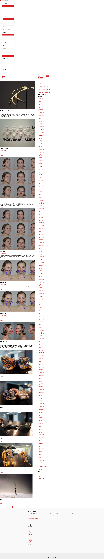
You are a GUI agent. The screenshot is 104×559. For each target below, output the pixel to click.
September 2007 (41, 418)
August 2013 (41, 339)
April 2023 (41, 160)
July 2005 (40, 431)
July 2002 (40, 445)
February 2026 (41, 107)
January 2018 (41, 257)
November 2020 (41, 205)
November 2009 (41, 406)
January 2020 (41, 220)
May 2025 (40, 121)
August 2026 (41, 98)
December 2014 (41, 315)
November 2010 (41, 389)
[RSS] (55, 557)
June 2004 (40, 435)
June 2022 (40, 175)
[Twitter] (50, 557)
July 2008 (40, 415)
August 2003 (41, 437)
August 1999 (41, 457)
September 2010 (41, 392)
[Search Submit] (47, 76)
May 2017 (40, 270)
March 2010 (41, 401)
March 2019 (41, 236)
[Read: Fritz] (16, 497)
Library (30, 542)
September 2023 (41, 152)
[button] (6, 3)
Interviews (41, 467)
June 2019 (40, 231)
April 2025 (41, 123)
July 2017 (40, 267)
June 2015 (40, 305)
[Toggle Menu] (8, 6)
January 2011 (41, 386)
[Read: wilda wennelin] (21, 249)
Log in (40, 473)
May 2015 (40, 307)
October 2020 (41, 206)
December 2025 (41, 110)
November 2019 (41, 223)
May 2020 (40, 214)
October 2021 (41, 188)
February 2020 (41, 219)
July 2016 (40, 285)
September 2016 (41, 282)
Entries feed (41, 475)
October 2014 (41, 318)
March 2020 (41, 217)
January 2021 (41, 202)
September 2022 (41, 171)
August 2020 (41, 209)
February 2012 (41, 367)
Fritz (1, 499)
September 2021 (41, 189)
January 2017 (41, 276)
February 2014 (41, 330)
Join (29, 533)
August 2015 (41, 302)
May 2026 (40, 103)
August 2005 (41, 429)
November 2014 (41, 316)
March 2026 (41, 106)
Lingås (1, 376)
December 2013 (41, 333)
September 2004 (41, 434)
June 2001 (40, 451)
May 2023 (40, 158)
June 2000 (40, 454)
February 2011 (41, 384)
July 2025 (40, 118)
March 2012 (41, 366)
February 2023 (41, 163)
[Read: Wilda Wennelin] (21, 146)
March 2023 (41, 161)
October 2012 (41, 355)
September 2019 (41, 226)
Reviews (40, 469)
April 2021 (41, 197)
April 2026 (41, 104)
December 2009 (41, 404)
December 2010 (41, 387)
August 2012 (41, 358)
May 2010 (40, 398)
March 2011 (41, 383)
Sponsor (30, 532)
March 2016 (41, 291)
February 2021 (41, 200)
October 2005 (41, 428)
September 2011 (41, 375)
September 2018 (41, 245)
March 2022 (41, 180)
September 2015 (41, 301)
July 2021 (40, 192)
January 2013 (41, 350)
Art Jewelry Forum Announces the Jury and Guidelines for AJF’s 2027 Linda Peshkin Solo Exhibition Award (44, 91)
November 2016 (41, 279)
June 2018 (40, 250)
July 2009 (40, 412)
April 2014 (41, 327)
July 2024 (40, 137)
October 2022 (41, 169)
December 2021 (41, 185)
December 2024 (41, 129)
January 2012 (41, 369)
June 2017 (40, 268)
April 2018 (41, 253)
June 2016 (40, 287)
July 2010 (40, 395)
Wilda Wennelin (4, 148)
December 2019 (41, 222)
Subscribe (30, 534)
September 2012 (41, 356)
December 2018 (41, 240)
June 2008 (40, 417)
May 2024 (40, 140)
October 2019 (41, 225)
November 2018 (41, 242)
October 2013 (41, 336)
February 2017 (41, 274)
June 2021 (40, 194)
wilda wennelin (3, 200)
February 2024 (41, 144)
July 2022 (40, 174)
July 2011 (40, 378)
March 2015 (41, 310)
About (30, 531)
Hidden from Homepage (43, 466)
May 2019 (40, 233)
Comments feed (41, 476)
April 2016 (41, 290)
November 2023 (41, 149)
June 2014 (40, 324)
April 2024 (41, 141)
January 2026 (41, 109)
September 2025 (41, 115)
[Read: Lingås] (16, 374)
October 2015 (41, 299)
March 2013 (41, 347)
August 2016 (41, 284)
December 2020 (41, 203)
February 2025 (41, 126)
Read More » (2, 155)
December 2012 (41, 352)
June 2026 (40, 101)
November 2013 (41, 335)
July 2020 (40, 211)
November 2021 (41, 186)
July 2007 (40, 420)
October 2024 (41, 132)
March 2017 (41, 273)
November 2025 (41, 112)
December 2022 (41, 166)
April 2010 (41, 400)
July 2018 (40, 248)
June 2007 (40, 421)
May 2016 (40, 288)
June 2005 (40, 432)
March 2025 (41, 124)
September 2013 (41, 338)
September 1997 (41, 460)
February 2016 (41, 293)
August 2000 (41, 452)
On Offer (40, 83)
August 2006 (41, 423)
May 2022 (40, 177)
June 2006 (40, 426)
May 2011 (40, 380)
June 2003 (40, 440)
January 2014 (41, 332)
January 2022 (41, 183)
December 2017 (41, 259)
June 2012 (40, 361)
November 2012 (41, 353)
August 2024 (41, 135)
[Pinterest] (53, 557)
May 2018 (40, 251)
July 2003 (40, 438)
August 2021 (41, 191)
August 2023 (41, 154)
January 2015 (41, 313)
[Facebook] (48, 557)
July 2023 (40, 155)
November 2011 (41, 372)
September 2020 (41, 208)
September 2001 (41, 448)
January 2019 (41, 239)
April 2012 (41, 364)
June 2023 (40, 157)
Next (33, 506)
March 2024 (41, 143)
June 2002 (40, 446)
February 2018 (41, 256)
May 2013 (40, 344)
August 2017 (41, 265)
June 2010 (40, 397)
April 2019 (41, 234)
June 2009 (40, 414)
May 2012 (40, 363)
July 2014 (40, 322)
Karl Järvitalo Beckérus (5, 110)
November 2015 (41, 298)
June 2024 (40, 138)
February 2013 (41, 349)
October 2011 (41, 373)
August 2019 (41, 228)
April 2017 (41, 271)
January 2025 (41, 127)
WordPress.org (41, 478)
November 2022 (41, 168)
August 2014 (41, 321)
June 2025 (40, 120)
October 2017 (41, 262)
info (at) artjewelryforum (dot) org (33, 518)
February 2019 (41, 237)
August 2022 (41, 172)
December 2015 (41, 296)
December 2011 (41, 370)
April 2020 (41, 216)
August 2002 (41, 443)
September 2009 (41, 409)
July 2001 (40, 449)
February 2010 (41, 403)
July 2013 (40, 341)
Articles (40, 464)
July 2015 (40, 304)
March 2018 (41, 254)
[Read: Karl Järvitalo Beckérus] (21, 108)
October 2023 (41, 151)
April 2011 (41, 381)
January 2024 (41, 146)
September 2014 (41, 319)
